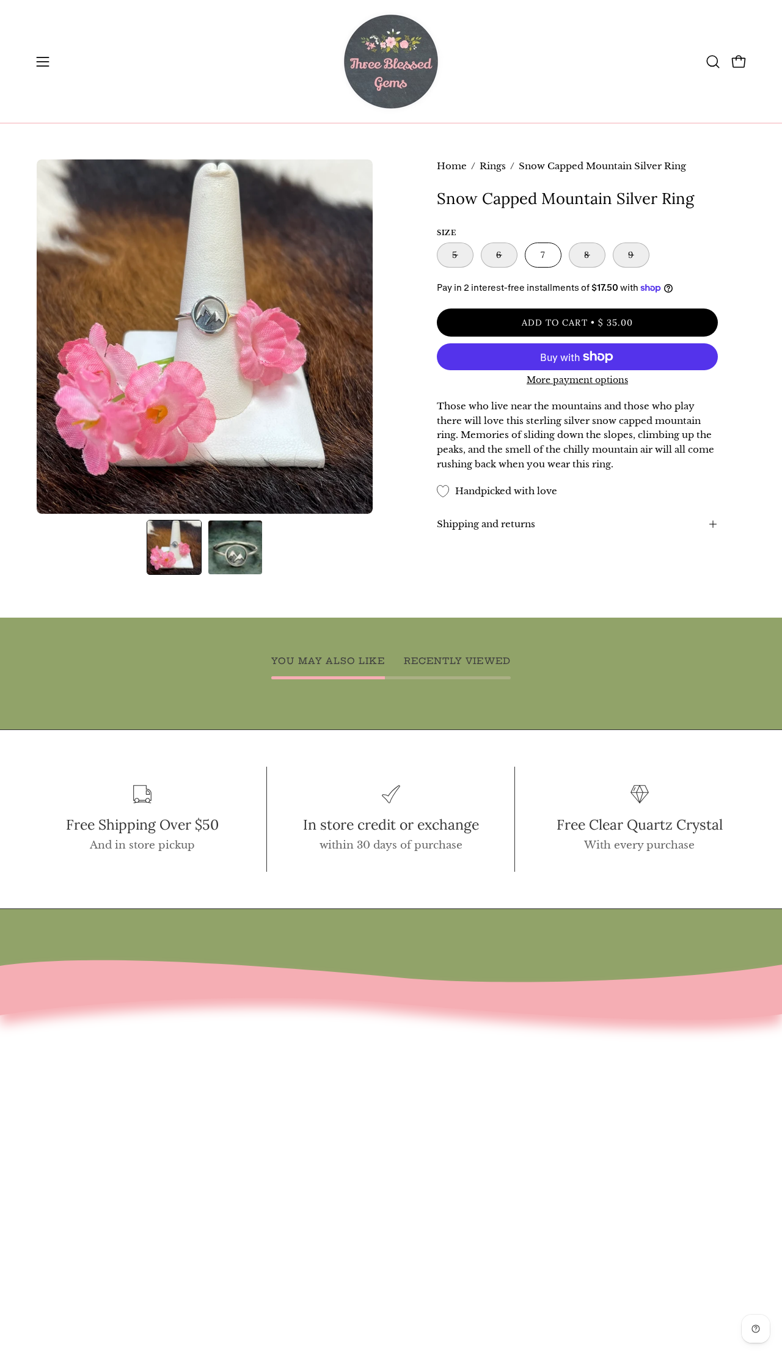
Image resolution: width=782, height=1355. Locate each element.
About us (60, 1104)
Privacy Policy (74, 1188)
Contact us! (66, 1082)
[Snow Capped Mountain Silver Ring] (174, 547)
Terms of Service (82, 1125)
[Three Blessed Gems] (391, 61)
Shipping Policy (79, 1167)
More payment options (577, 379)
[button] (713, 62)
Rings (493, 166)
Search (55, 1062)
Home (452, 166)
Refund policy (74, 1146)
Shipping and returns (486, 524)
